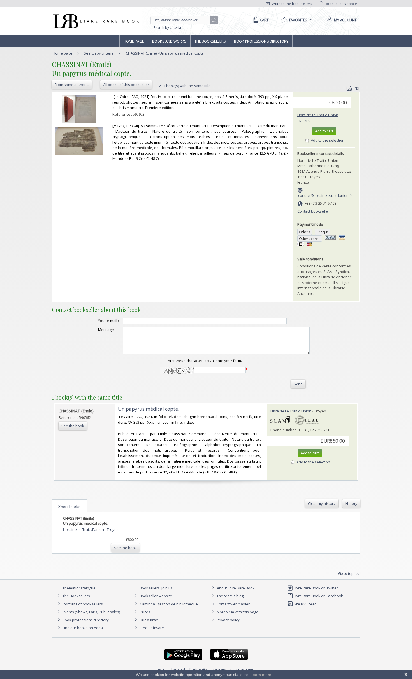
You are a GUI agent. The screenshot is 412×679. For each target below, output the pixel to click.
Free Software (152, 627)
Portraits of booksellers (83, 603)
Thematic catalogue (79, 588)
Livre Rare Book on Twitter (315, 588)
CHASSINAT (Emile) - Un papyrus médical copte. (165, 53)
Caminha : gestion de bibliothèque (169, 603)
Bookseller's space (340, 3)
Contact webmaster (233, 603)
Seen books (69, 506)
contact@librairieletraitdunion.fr (325, 195)
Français (219, 669)
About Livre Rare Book (235, 588)
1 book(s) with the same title (186, 85)
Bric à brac (149, 619)
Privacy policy (228, 619)
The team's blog (230, 595)
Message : (106, 329)
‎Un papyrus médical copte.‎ (148, 409)
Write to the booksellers (291, 3)
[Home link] (95, 21)
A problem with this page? (238, 611)
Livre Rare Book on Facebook (318, 595)
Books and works (169, 41)
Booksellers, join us (156, 588)
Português (198, 669)
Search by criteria (167, 27)
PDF (357, 88)
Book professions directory (261, 41)
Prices (145, 611)
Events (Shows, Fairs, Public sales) (91, 611)
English (161, 669)
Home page (134, 41)
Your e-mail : (108, 320)
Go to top (346, 573)
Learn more (261, 674)
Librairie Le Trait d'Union (317, 114)
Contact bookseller (313, 211)
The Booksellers (210, 41)
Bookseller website (155, 595)
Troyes (304, 120)
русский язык (242, 669)
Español (178, 669)
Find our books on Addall (83, 627)
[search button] (214, 20)
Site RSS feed (305, 603)
